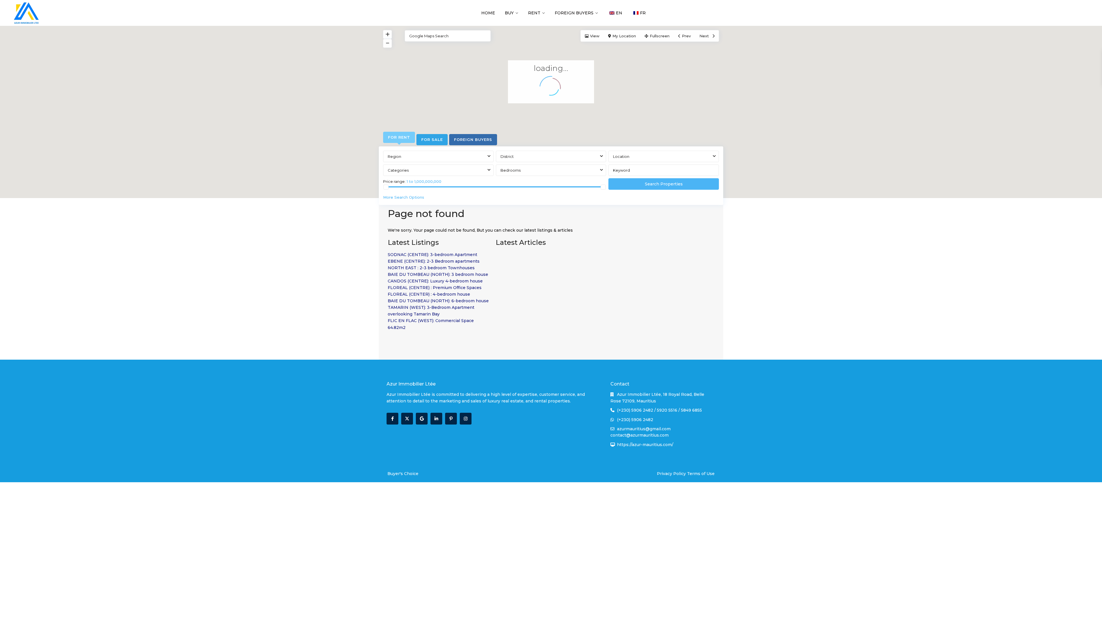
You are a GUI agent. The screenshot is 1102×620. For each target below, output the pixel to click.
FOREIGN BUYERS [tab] (473, 139)
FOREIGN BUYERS (574, 13)
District (507, 156)
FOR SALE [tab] (432, 139)
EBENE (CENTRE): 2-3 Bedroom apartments (434, 261)
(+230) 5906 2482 (635, 410)
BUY (509, 13)
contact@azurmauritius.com (639, 435)
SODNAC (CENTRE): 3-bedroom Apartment (432, 254)
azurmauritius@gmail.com (644, 428)
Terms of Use (701, 473)
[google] (422, 419)
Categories (398, 170)
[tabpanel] (551, 176)
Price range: (394, 181)
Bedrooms (510, 170)
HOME (488, 13)
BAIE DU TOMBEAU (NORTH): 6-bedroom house (438, 300)
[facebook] (392, 419)
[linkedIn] (436, 419)
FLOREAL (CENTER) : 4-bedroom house (429, 294)
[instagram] (466, 419)
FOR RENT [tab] (399, 137)
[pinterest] (451, 419)
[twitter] (407, 419)
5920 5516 (667, 410)
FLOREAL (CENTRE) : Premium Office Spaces (435, 287)
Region (394, 156)
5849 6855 (691, 410)
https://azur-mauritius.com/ (645, 444)
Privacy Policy (671, 473)
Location (621, 156)
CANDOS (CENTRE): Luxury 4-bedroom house (435, 281)
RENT (534, 13)
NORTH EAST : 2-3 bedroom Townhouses (431, 267)
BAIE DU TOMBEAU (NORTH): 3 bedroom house (438, 274)
